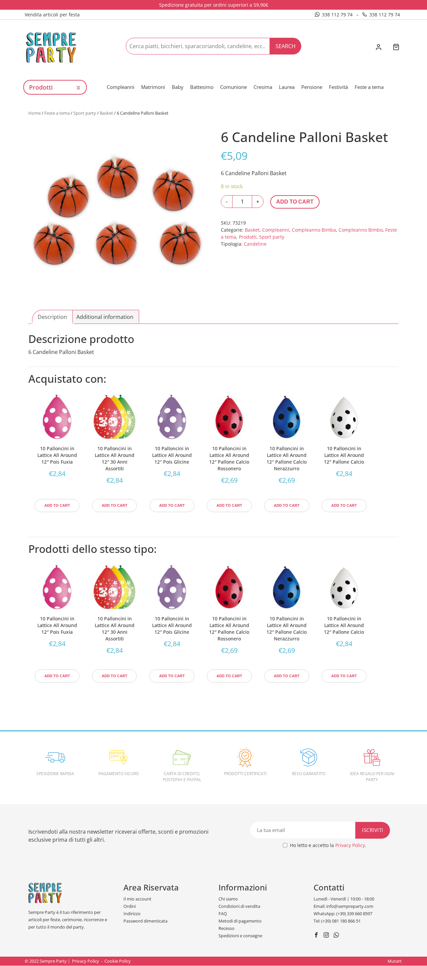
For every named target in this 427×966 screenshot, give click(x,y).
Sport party (84, 113)
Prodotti (248, 237)
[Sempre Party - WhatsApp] (337, 936)
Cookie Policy (117, 961)
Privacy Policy (350, 845)
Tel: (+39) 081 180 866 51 (337, 921)
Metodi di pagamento (240, 921)
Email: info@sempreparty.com (343, 906)
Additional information (104, 317)
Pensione (311, 87)
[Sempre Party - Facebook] (317, 936)
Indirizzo (131, 914)
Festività (338, 87)
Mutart (395, 961)
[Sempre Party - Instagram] (327, 936)
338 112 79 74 (337, 14)
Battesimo (202, 87)
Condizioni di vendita (239, 906)
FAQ (223, 914)
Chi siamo (228, 899)
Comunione (233, 87)
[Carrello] (396, 47)
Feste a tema (369, 87)
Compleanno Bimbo (361, 230)
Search (286, 46)
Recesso (227, 928)
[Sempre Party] (51, 47)
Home (34, 113)
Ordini (129, 906)
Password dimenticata (145, 921)
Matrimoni (153, 87)
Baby (177, 87)
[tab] (52, 317)
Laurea (287, 87)
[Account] (378, 47)
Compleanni (120, 87)
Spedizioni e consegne (240, 936)
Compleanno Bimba (314, 230)
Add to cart (295, 202)
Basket (106, 113)
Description (52, 317)
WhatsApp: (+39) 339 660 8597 (343, 914)
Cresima (263, 87)
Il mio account (137, 899)
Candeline (255, 244)
